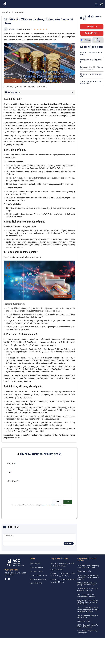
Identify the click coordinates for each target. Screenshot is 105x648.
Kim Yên (12, 29)
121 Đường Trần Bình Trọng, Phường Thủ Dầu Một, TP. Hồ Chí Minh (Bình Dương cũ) (88, 577)
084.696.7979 (92, 33)
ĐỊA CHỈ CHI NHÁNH (57, 570)
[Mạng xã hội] (6, 579)
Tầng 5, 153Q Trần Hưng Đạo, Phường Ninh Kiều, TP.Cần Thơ (86, 595)
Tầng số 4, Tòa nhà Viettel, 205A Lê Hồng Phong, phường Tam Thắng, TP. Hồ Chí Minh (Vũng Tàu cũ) (88, 609)
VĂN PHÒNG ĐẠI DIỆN (84, 571)
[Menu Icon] (96, 4)
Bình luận (68, 543)
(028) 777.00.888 (42, 575)
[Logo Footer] (15, 563)
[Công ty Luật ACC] (5, 4)
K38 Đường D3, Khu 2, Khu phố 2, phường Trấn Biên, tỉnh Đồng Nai (87, 584)
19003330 (92, 26)
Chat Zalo (98, 40)
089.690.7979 (38, 583)
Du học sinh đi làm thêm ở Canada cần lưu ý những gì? (91, 68)
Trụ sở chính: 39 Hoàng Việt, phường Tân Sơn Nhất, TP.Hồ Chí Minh (88, 566)
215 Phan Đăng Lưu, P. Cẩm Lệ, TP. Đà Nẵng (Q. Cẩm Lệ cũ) (87, 589)
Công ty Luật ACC (38, 571)
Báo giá (88, 40)
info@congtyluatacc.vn (39, 579)
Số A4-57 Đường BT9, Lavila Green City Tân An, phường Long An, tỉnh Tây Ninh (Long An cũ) (87, 602)
